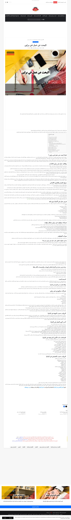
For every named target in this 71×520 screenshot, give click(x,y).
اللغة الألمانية (52, 173)
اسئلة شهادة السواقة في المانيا (35, 0)
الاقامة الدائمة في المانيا (37, 15)
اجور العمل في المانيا (43, 187)
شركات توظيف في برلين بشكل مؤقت (54, 141)
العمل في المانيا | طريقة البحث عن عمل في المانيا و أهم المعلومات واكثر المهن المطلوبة (20, 161)
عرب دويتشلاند (27, 387)
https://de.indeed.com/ (63, 217)
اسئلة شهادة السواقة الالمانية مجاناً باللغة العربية (12, 15)
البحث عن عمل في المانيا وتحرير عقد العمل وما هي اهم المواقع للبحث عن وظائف (26, 180)
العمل (36, 447)
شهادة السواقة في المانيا (33, 174)
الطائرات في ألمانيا (42, 192)
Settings (10, 517)
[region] (35, 517)
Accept (5, 517)
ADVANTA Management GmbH (62, 227)
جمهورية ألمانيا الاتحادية (50, 130)
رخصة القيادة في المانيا (61, 15)
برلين (38, 132)
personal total (64, 230)
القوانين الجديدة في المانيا (60, 261)
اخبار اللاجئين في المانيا (59, 387)
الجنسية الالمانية (44, 15)
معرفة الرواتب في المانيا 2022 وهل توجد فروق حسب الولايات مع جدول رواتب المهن (51, 382)
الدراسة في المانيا (23, 15)
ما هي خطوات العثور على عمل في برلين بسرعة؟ (56, 143)
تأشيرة (40, 242)
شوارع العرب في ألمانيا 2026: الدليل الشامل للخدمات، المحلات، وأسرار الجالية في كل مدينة (39, 2)
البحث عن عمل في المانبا (55, 447)
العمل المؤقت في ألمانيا (48, 319)
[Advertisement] (35, 29)
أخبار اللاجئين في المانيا (15, 440)
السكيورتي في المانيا (61, 293)
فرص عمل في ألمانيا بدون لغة (53, 140)
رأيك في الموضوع (35, 506)
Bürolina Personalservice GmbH (61, 228)
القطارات (47, 192)
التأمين (43, 197)
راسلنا (2, 15)
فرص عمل (22, 238)
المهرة (55, 288)
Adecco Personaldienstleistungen (61, 226)
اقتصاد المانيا (55, 187)
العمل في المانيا (37, 39)
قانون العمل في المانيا (28, 184)
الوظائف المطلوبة (55, 132)
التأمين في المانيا (29, 15)
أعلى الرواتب (61, 339)
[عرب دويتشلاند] (35, 9)
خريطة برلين (29, 198)
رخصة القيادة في (19, 438)
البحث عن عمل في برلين (44, 447)
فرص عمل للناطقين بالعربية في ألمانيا (10, 232)
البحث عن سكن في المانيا (52, 15)
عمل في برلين (13, 447)
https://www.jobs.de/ (63, 218)
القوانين (28, 157)
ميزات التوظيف (51, 142)
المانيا (24, 447)
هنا (64, 233)
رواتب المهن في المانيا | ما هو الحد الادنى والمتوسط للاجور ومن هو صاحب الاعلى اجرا (50, 353)
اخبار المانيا (67, 15)
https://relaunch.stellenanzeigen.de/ (61, 216)
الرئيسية (41, 39)
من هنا (27, 439)
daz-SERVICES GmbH (63, 229)
